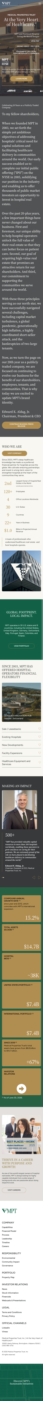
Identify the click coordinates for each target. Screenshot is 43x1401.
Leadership (7, 1238)
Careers (5, 1246)
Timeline (6, 1242)
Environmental (8, 1258)
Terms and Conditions (12, 1312)
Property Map (8, 1277)
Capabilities (7, 1227)
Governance (7, 1265)
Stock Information (10, 1293)
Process (5, 1235)
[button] (39, 3)
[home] (6, 3)
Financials (6, 1296)
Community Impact (11, 1262)
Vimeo (5, 1331)
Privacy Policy (8, 1316)
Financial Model (9, 1231)
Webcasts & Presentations (14, 1300)
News (4, 1289)
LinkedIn (6, 1328)
